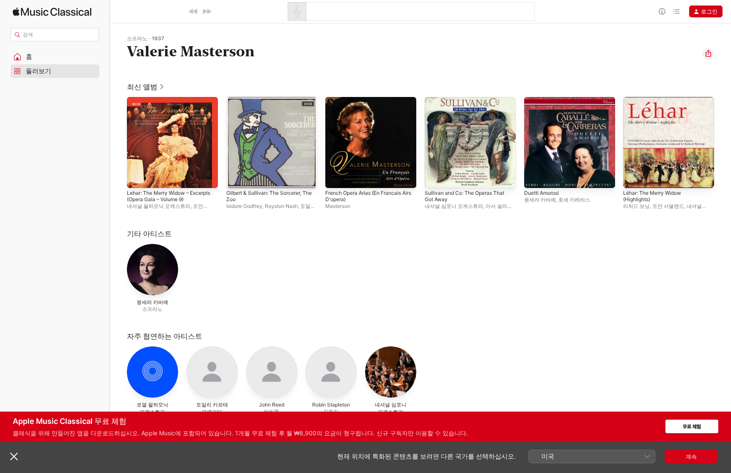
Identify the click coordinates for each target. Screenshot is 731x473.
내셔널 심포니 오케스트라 (454, 206)
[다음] (207, 11)
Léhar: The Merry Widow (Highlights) (655, 104)
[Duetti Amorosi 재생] (534, 177)
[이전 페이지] (118, 142)
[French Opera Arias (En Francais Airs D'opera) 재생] (336, 177)
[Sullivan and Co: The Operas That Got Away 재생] (435, 177)
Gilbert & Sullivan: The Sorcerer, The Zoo (268, 104)
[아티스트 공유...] (708, 54)
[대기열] (676, 11)
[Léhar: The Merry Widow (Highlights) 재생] (633, 177)
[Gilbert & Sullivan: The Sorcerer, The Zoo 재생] (237, 177)
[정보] (662, 11)
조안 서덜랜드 (668, 206)
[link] (146, 86)
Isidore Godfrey (244, 206)
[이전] (193, 11)
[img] (52, 11)
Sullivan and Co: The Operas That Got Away (469, 104)
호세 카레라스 (574, 199)
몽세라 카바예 (540, 199)
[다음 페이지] (722, 142)
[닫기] (14, 456)
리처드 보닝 (636, 206)
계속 (691, 456)
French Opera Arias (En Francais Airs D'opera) (368, 104)
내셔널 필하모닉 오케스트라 (158, 206)
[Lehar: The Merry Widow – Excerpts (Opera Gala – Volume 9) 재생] (137, 177)
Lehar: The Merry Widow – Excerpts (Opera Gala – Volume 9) (171, 104)
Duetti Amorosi (543, 100)
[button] (55, 56)
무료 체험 (692, 426)
